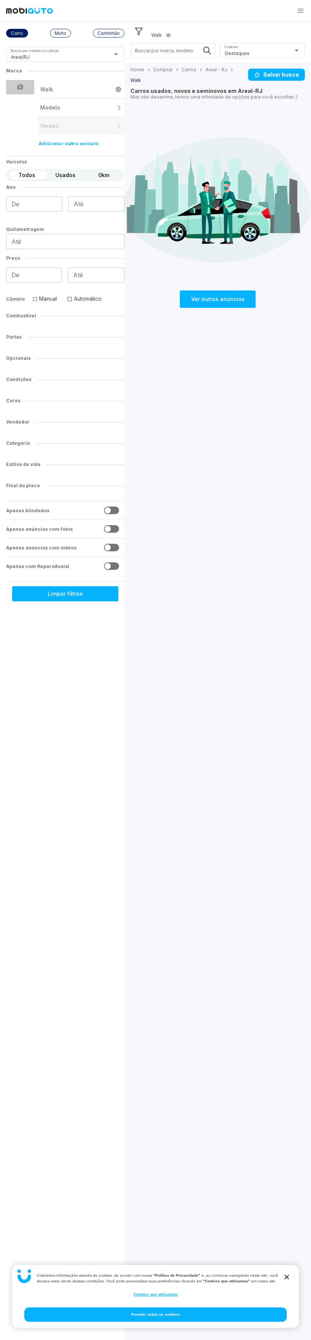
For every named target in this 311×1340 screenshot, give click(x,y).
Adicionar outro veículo (68, 143)
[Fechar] (286, 1277)
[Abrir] (116, 54)
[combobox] (56, 57)
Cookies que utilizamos (155, 1294)
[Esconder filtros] (138, 31)
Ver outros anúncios (218, 299)
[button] (300, 10)
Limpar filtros (65, 593)
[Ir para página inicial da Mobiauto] (29, 11)
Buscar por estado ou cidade (35, 51)
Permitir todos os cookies (155, 1314)
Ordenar (231, 47)
